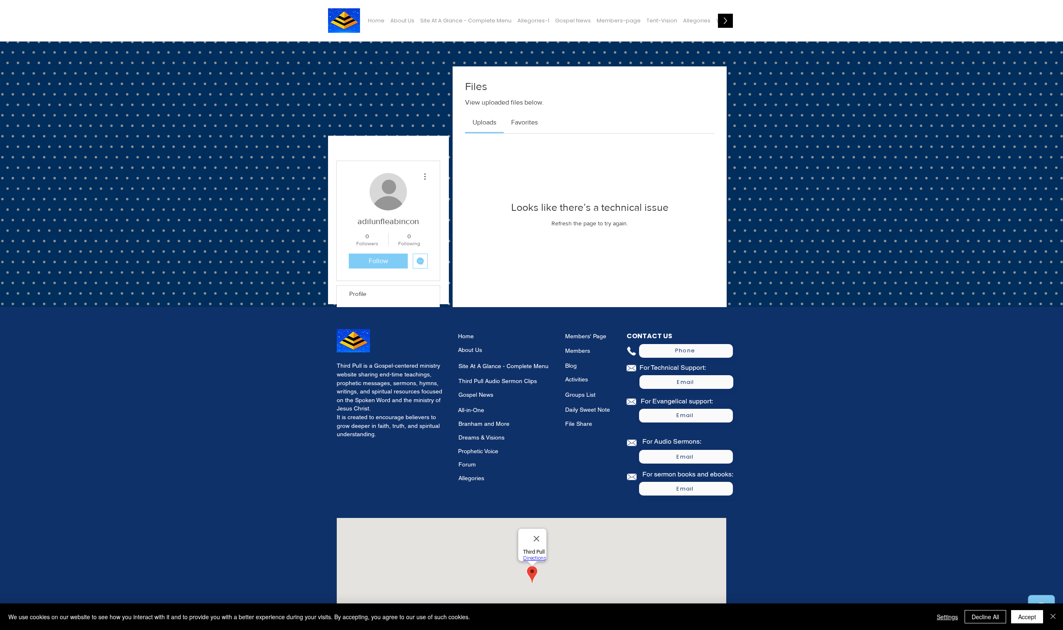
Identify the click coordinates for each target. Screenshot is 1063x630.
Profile (357, 293)
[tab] (484, 122)
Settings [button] (947, 617)
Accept (1027, 617)
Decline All (985, 617)
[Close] (1053, 616)
